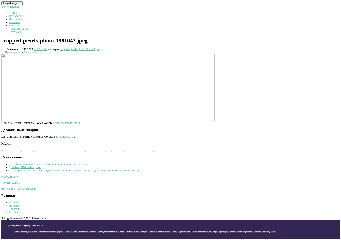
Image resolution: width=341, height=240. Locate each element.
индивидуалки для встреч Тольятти (111, 232)
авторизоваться (65, 136)
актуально (16, 151)
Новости (14, 25)
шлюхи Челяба (71, 232)
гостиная (29, 151)
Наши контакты (18, 28)
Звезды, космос (10, 182)
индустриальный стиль (91, 151)
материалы (124, 151)
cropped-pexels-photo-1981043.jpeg (80, 49)
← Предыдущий (11, 52)
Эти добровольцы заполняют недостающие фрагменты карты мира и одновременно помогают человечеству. (74, 170)
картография (111, 151)
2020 (3, 151)
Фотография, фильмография (18, 188)
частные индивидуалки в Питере (205, 232)
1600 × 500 (40, 49)
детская (35, 151)
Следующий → (32, 52)
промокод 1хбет (269, 232)
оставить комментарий (67, 122)
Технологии (16, 15)
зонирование (78, 151)
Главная (13, 12)
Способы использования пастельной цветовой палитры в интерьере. (50, 164)
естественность (51, 151)
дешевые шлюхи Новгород (137, 232)
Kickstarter (9, 151)
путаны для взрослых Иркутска (51, 232)
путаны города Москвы (181, 232)
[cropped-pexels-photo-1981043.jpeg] (108, 119)
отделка (134, 151)
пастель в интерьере (144, 151)
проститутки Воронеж (87, 232)
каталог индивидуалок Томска (26, 232)
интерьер (103, 151)
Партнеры (15, 31)
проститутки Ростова (227, 232)
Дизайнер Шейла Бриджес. (25, 167)
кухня (118, 151)
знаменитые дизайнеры (65, 151)
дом (44, 151)
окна (129, 151)
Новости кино (10, 176)
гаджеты (23, 151)
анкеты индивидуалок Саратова (249, 232)
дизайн (40, 151)
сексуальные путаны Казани (160, 232)
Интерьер (14, 22)
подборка (155, 151)
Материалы (15, 19)
